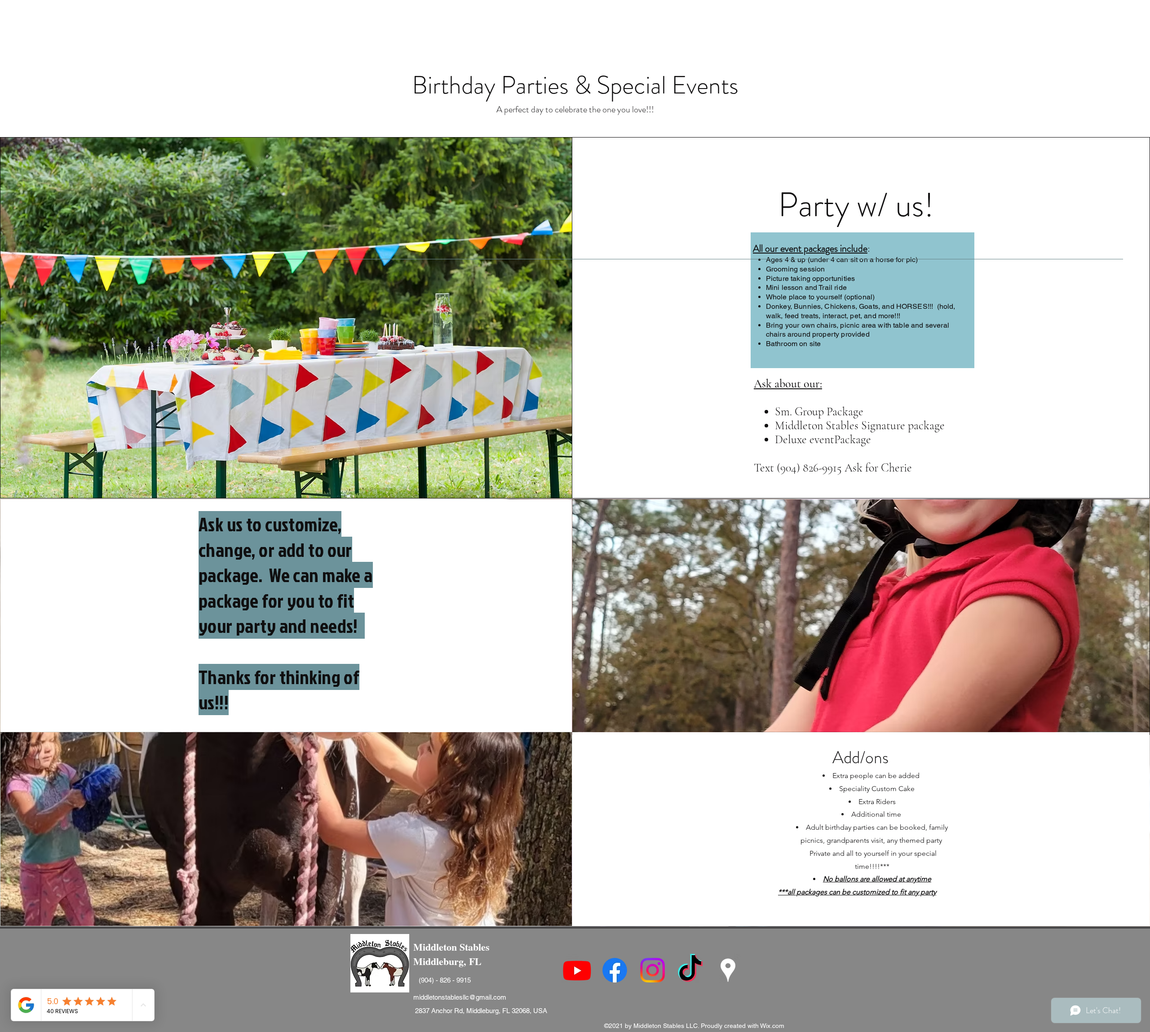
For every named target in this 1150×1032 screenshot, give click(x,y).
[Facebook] (614, 970)
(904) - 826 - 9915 (445, 980)
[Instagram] (652, 970)
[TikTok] (690, 970)
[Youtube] (577, 970)
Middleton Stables (451, 946)
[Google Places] (728, 970)
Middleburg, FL (449, 961)
